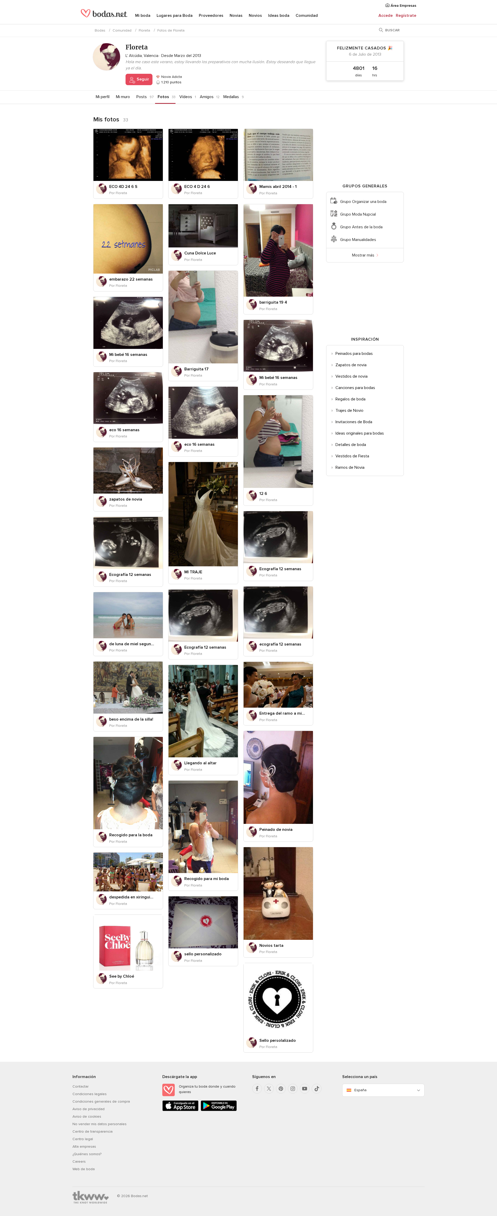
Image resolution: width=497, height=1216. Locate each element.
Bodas (100, 30)
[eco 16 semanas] (128, 398)
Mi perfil (102, 96)
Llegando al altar (200, 763)
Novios (255, 15)
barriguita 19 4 (273, 302)
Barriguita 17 (196, 369)
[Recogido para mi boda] (203, 827)
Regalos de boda (350, 399)
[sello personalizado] (203, 922)
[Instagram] (293, 1089)
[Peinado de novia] (278, 777)
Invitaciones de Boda (353, 421)
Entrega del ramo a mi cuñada (282, 713)
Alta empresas (84, 1146)
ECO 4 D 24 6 (197, 186)
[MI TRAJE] (203, 514)
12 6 (263, 493)
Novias (236, 15)
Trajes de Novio (349, 410)
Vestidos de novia (351, 376)
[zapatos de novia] (128, 471)
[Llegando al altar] (203, 711)
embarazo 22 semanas (131, 279)
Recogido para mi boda (206, 878)
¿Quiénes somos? (86, 1154)
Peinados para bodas (354, 353)
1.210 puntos (170, 82)
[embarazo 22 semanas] (128, 239)
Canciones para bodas (355, 387)
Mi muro (123, 96)
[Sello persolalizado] (278, 999)
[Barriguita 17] (203, 317)
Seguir (142, 79)
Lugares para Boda (175, 15)
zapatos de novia (125, 499)
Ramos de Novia (349, 467)
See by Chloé (121, 976)
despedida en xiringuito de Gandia (132, 897)
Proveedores (211, 15)
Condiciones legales (89, 1094)
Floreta (144, 30)
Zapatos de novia (351, 365)
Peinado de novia (276, 829)
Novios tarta (271, 945)
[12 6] (278, 441)
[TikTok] (316, 1089)
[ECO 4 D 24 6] (203, 155)
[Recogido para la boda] (128, 783)
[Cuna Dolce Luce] (203, 225)
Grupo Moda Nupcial (358, 214)
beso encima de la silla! (131, 719)
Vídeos (185, 96)
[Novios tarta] (278, 893)
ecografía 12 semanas (280, 644)
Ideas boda (278, 15)
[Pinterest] (281, 1089)
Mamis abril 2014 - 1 (278, 186)
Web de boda (83, 1169)
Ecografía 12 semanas (280, 569)
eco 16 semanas (124, 430)
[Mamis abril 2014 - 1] (278, 155)
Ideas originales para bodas (359, 433)
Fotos (163, 96)
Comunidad (307, 15)
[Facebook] (257, 1089)
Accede (385, 15)
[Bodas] (104, 15)
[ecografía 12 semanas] (278, 613)
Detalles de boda (350, 444)
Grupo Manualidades (358, 239)
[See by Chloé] (128, 943)
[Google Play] (219, 1110)
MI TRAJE (193, 572)
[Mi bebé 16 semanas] (128, 323)
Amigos (207, 96)
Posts (141, 96)
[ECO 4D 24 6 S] (128, 155)
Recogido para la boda (130, 835)
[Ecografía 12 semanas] (278, 537)
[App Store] (180, 1110)
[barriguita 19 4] (278, 250)
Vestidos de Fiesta (352, 456)
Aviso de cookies (86, 1116)
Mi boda (142, 15)
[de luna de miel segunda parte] (128, 615)
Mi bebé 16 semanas (128, 354)
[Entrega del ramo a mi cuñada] (278, 685)
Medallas (231, 96)
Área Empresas (403, 5)
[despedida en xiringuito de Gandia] (128, 872)
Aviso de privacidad (88, 1109)
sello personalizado (203, 954)
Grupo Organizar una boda (363, 201)
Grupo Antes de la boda (361, 227)
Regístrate (406, 15)
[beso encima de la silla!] (128, 688)
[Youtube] (305, 1089)
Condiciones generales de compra (101, 1101)
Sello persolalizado (277, 1040)
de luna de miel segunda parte (132, 644)
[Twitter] (269, 1089)
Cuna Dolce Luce (200, 253)
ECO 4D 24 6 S (123, 186)
